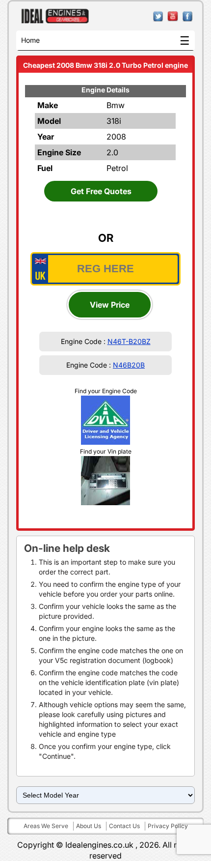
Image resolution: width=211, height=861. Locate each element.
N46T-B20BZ (129, 341)
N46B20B (129, 365)
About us (88, 826)
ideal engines (55, 16)
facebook (188, 16)
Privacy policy (168, 826)
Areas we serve (46, 826)
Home (30, 40)
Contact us (124, 826)
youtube (173, 16)
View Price (110, 305)
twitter (158, 16)
